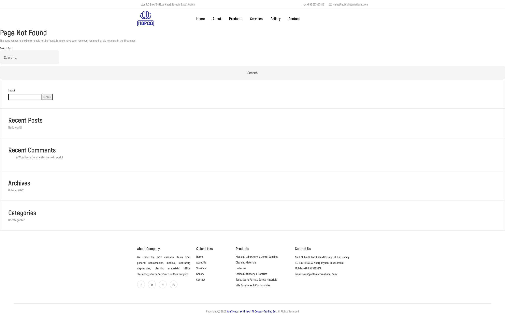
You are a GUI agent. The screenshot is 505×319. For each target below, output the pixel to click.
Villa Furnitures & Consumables (253, 285)
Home (199, 256)
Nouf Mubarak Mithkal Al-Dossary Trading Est (251, 311)
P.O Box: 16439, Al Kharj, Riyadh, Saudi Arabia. (170, 4)
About (217, 18)
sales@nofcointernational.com (350, 4)
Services (256, 18)
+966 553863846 (315, 4)
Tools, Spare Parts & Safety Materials (256, 279)
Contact (294, 18)
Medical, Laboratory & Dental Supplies (257, 256)
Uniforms (241, 268)
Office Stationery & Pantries (251, 274)
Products (235, 18)
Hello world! (15, 127)
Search (12, 90)
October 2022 (16, 190)
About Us (201, 262)
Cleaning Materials (246, 262)
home (200, 18)
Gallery (275, 18)
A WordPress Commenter (30, 157)
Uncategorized (16, 220)
